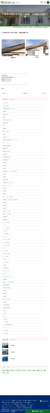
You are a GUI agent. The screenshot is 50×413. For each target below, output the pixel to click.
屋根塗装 (4, 193)
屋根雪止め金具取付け (7, 145)
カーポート (5, 247)
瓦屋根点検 (5, 219)
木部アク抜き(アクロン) (7, 120)
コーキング (29, 370)
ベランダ (4, 327)
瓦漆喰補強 (5, 216)
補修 (45, 370)
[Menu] (48, 2)
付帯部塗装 (5, 279)
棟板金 (4, 117)
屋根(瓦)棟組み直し (6, 284)
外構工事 (4, 293)
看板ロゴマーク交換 (6, 211)
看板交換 (4, 208)
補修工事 (2, 88)
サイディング (5, 236)
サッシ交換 (5, 230)
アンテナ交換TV (6, 256)
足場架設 (4, 191)
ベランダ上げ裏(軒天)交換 (7, 324)
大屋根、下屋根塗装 (6, 287)
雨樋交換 (4, 176)
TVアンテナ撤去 (6, 262)
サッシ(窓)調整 (5, 233)
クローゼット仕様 (6, 245)
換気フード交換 (6, 131)
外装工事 (4, 290)
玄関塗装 (4, 111)
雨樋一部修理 (5, 179)
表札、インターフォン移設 (7, 196)
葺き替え (38, 370)
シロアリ (4, 225)
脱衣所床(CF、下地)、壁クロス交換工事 (10, 199)
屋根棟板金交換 (6, 159)
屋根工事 (4, 162)
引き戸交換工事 (6, 105)
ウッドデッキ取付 (6, 253)
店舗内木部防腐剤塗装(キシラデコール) (10, 139)
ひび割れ (34, 370)
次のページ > (45, 93)
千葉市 (4, 370)
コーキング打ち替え (6, 239)
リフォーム (5, 316)
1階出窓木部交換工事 (7, 307)
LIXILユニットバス (6, 270)
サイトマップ (24, 409)
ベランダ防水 (5, 321)
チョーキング (18, 370)
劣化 (42, 370)
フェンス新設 (5, 333)
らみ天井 (4, 259)
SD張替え (4, 265)
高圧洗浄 (4, 168)
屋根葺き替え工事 (6, 151)
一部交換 (4, 313)
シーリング (24, 370)
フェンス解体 (5, 330)
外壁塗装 (4, 296)
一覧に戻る (25, 93)
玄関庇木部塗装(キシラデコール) (9, 108)
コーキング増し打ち (6, 242)
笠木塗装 (4, 205)
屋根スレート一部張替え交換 (8, 282)
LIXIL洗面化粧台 (6, 267)
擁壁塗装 (4, 128)
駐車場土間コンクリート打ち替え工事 (10, 171)
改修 (4, 125)
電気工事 (4, 174)
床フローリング (6, 142)
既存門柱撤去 (5, 122)
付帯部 (4, 310)
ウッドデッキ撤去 (6, 222)
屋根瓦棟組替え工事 (6, 157)
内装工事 (4, 302)
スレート (4, 372)
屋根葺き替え (5, 154)
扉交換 (4, 134)
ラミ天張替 (5, 319)
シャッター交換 (6, 228)
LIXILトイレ (5, 273)
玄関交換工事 (5, 114)
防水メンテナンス (6, 185)
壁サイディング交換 (6, 299)
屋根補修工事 (5, 148)
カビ (7, 372)
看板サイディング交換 (7, 213)
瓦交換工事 (5, 137)
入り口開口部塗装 (6, 304)
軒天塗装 (4, 188)
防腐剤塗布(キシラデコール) (8, 182)
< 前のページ (5, 93)
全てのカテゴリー (6, 102)
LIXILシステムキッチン (7, 276)
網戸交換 (4, 202)
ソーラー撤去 (5, 250)
